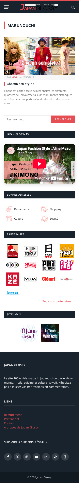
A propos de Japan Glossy (21, 427)
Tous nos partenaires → (59, 301)
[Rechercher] (73, 7)
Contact (9, 423)
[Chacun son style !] (39, 56)
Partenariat (11, 419)
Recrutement (13, 415)
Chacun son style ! (20, 84)
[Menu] (6, 7)
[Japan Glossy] (39, 7)
